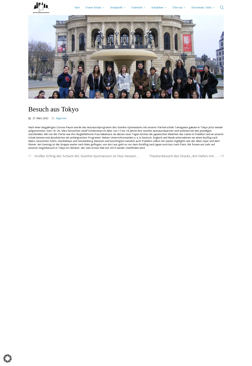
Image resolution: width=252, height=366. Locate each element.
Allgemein (61, 118)
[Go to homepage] (41, 7)
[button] (7, 358)
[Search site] (222, 8)
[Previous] (33, 56)
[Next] (218, 56)
